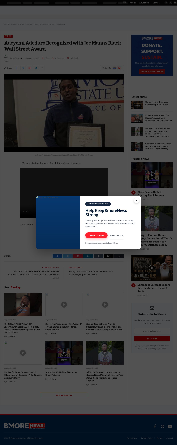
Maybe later (116, 235)
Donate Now (96, 235)
